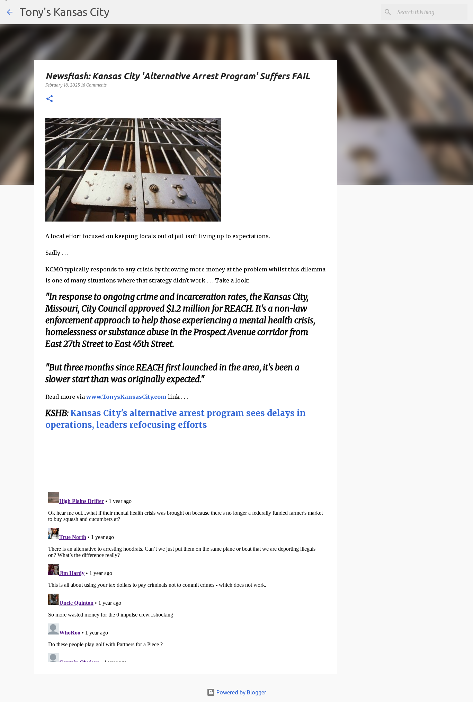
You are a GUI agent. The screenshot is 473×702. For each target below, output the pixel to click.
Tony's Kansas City (64, 12)
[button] (49, 99)
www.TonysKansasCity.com (126, 396)
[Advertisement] (393, 310)
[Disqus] (185, 575)
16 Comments (94, 85)
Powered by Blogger (240, 692)
